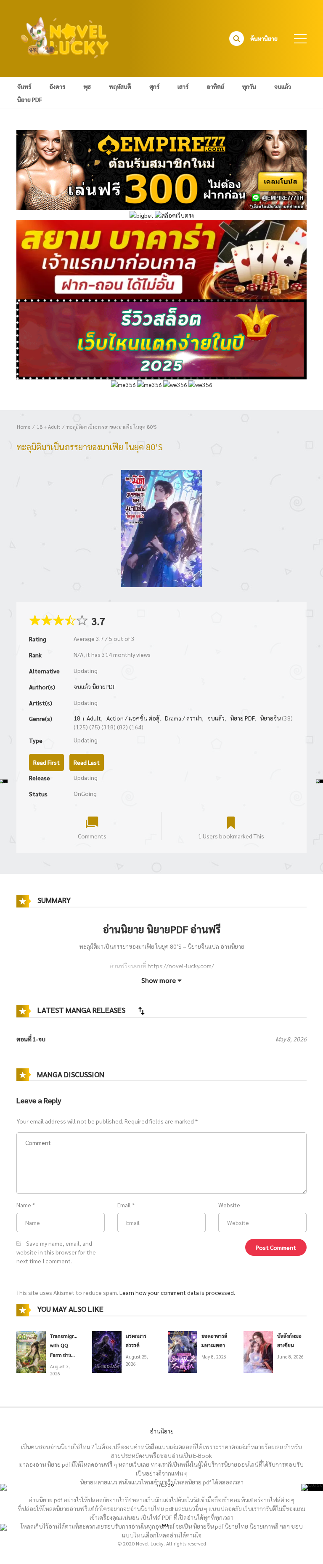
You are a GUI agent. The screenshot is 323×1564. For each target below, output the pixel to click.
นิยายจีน (270, 718)
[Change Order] (141, 1010)
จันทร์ (24, 86)
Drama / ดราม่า (183, 718)
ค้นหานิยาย (264, 38)
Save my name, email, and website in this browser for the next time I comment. (56, 1252)
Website (229, 1205)
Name (23, 1205)
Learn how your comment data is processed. (177, 1292)
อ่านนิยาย (162, 1431)
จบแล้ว (282, 86)
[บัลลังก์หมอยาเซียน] (258, 1351)
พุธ (87, 86)
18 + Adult (48, 426)
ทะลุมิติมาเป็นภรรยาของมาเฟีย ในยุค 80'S (111, 426)
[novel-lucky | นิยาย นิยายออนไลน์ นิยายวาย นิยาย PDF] (65, 37)
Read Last (87, 762)
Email (124, 1205)
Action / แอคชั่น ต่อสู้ (132, 718)
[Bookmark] (231, 822)
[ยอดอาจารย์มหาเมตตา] (182, 1351)
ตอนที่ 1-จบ (30, 1039)
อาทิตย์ (215, 86)
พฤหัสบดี (120, 86)
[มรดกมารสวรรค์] (107, 1351)
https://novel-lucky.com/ (181, 965)
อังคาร (57, 86)
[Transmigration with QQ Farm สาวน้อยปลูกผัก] (31, 1351)
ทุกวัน (249, 86)
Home (23, 426)
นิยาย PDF (29, 99)
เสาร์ (182, 86)
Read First (46, 762)
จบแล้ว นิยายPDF (95, 686)
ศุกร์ (154, 86)
